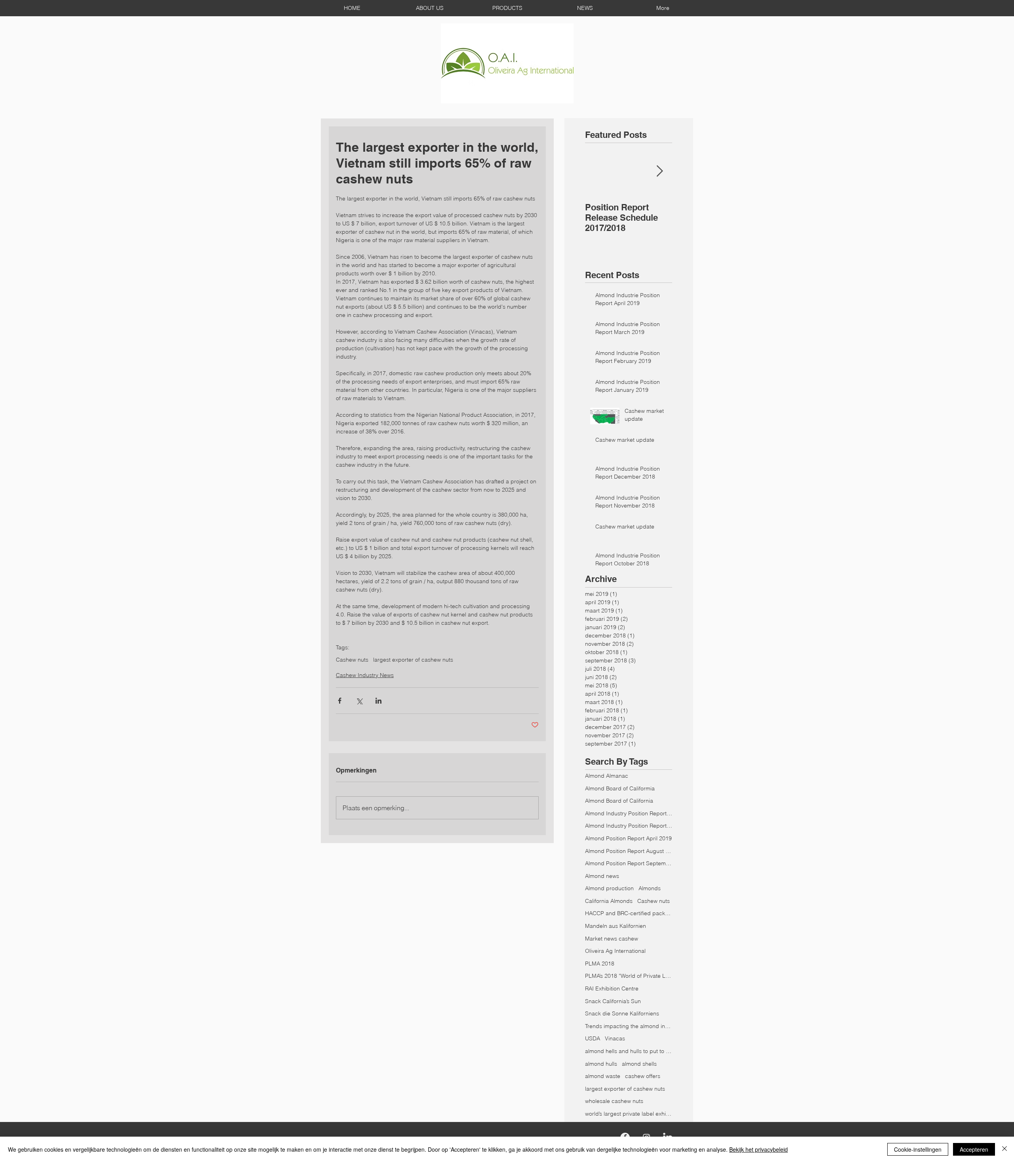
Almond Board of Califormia (620, 788)
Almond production (609, 888)
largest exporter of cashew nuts (413, 659)
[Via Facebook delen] (339, 700)
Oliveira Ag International (615, 950)
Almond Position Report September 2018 (628, 863)
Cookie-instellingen (918, 1149)
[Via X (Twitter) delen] (359, 700)
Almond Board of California (619, 800)
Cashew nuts (352, 659)
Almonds (650, 888)
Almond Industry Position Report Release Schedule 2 (628, 825)
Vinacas (615, 1038)
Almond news (602, 876)
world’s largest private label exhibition (628, 1113)
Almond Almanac (606, 775)
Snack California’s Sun (613, 1001)
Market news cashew (611, 938)
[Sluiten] (1004, 1149)
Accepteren (974, 1149)
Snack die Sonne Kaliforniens (622, 1013)
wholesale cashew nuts (614, 1101)
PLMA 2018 (599, 963)
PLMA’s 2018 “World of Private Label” (628, 975)
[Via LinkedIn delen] (378, 700)
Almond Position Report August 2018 (628, 851)
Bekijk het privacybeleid (758, 1149)
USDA (592, 1038)
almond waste (602, 1076)
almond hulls (601, 1063)
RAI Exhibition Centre (612, 988)
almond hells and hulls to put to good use (628, 1051)
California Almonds (609, 900)
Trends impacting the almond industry (628, 1026)
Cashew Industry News (365, 675)
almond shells (639, 1063)
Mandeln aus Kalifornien (615, 925)
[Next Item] (659, 171)
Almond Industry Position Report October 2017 (628, 813)
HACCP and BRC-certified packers (628, 913)
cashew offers (642, 1076)
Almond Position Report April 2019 (628, 838)
